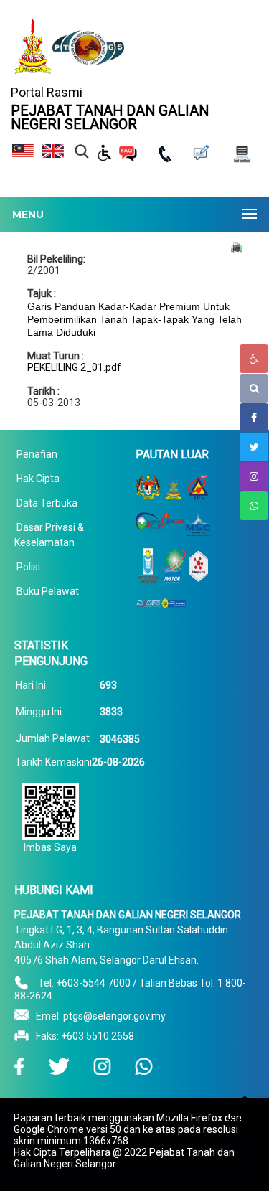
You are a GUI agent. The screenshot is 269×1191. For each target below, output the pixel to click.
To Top (241, 1123)
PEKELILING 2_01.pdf (74, 367)
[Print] (236, 247)
